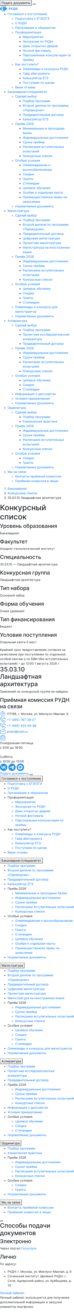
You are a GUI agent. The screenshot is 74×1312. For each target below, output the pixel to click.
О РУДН (21, 23)
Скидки (28, 174)
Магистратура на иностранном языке (36, 998)
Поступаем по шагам (38, 83)
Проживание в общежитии (35, 28)
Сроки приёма (34, 142)
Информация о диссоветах (35, 394)
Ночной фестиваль (37, 50)
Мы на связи (17, 472)
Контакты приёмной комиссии (38, 476)
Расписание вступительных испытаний (44, 907)
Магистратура (18, 211)
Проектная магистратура (42, 243)
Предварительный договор (43, 115)
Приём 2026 (24, 124)
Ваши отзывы (25, 87)
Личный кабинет (12, 1293)
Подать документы (16, 3)
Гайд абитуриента (36, 73)
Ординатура (17, 408)
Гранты (28, 179)
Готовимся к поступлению (27, 14)
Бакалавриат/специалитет (27, 92)
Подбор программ (36, 101)
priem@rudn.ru (17, 731)
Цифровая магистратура (41, 238)
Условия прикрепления (32, 398)
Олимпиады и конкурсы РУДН (45, 69)
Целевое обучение (36, 188)
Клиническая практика (40, 421)
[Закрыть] (1, 1220)
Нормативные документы (34, 206)
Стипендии (31, 183)
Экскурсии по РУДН (38, 41)
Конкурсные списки (37, 156)
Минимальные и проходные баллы (41, 893)
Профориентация (28, 32)
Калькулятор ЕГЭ (35, 78)
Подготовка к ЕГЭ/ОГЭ (32, 18)
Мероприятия (33, 37)
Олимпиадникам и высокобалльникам (44, 920)
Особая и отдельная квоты (43, 192)
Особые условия (27, 160)
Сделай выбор (26, 96)
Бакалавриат (17, 488)
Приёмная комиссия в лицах (37, 481)
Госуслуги (28, 1248)
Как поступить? (27, 64)
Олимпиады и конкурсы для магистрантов (40, 1048)
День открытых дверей (40, 46)
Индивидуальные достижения (45, 137)
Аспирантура (17, 321)
